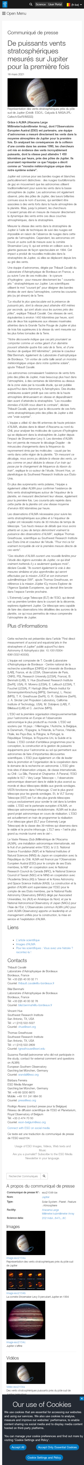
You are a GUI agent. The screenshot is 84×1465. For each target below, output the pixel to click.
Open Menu (16, 13)
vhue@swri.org (27, 1026)
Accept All (18, 1447)
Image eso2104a (15, 1258)
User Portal (55, 4)
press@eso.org (27, 1100)
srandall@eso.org (28, 1074)
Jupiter (46, 1197)
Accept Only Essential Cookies (57, 1447)
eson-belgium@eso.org (32, 1122)
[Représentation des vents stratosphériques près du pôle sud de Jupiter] (43, 92)
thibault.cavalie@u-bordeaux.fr (36, 983)
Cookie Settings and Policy (44, 1457)
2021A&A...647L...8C (54, 1218)
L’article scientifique (28, 940)
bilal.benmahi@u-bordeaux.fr (35, 1005)
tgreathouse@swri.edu (31, 1048)
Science (41, 4)
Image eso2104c (15, 1342)
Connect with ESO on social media (29, 1128)
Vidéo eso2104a (15, 1386)
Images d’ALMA (25, 944)
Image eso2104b (16, 1293)
